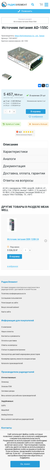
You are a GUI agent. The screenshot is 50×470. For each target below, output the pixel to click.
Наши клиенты (7, 331)
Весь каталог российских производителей (18, 395)
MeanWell (5, 410)
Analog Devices (7, 415)
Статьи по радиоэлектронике (13, 350)
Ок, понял (25, 464)
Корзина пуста (41, 4)
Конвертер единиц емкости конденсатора (18, 359)
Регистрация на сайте (9, 303)
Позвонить (26, 11)
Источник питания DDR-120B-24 (23, 239)
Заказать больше (39, 124)
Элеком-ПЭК (6, 386)
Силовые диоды (8, 391)
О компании (6, 327)
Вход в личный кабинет (10, 307)
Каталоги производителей (12, 363)
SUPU (3, 406)
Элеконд (5, 382)
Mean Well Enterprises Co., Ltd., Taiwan (29, 36)
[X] (43, 85)
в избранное (37, 116)
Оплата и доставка (9, 341)
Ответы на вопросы (9, 345)
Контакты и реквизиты (10, 336)
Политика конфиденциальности (13, 294)
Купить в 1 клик (13, 124)
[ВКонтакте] (39, 85)
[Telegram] (47, 85)
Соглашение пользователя (11, 298)
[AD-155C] (25, 58)
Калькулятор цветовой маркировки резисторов (20, 354)
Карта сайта (6, 312)
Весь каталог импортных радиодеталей (17, 419)
